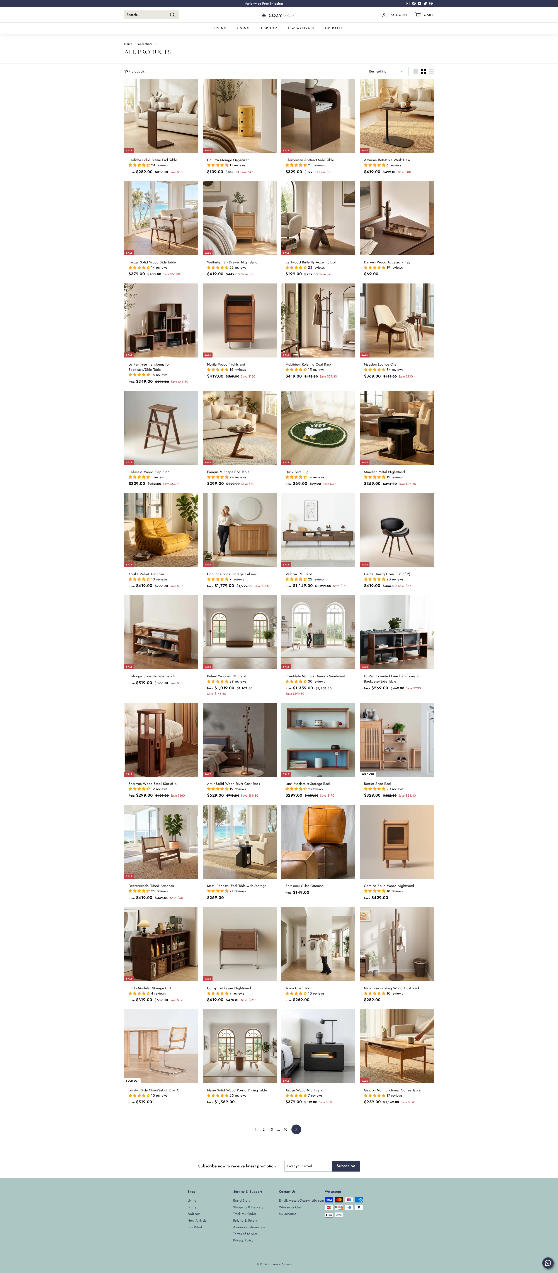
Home (128, 44)
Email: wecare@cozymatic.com (301, 1200)
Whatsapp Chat (290, 1207)
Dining (243, 28)
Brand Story (241, 1200)
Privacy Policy (243, 1240)
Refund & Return (245, 1220)
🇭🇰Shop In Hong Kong (264, 3)
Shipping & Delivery (248, 1207)
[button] (140, 165)
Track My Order (244, 1213)
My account (287, 1213)
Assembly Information (249, 1227)
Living (220, 28)
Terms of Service (245, 1233)
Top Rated (333, 28)
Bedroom (268, 28)
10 (286, 1129)
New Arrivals (300, 28)
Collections (145, 44)
